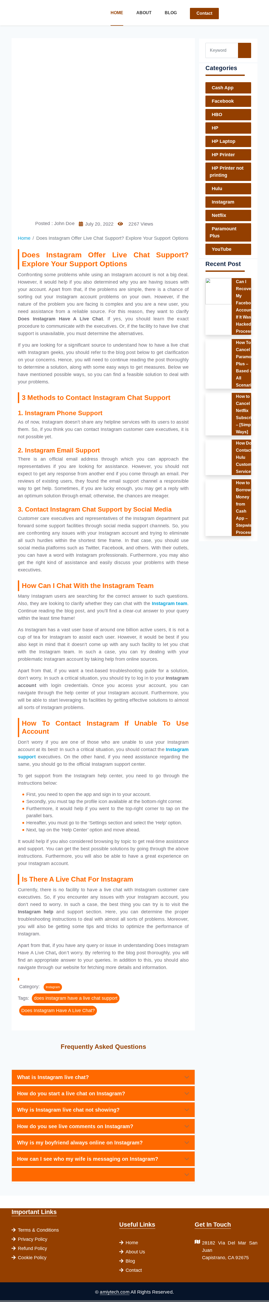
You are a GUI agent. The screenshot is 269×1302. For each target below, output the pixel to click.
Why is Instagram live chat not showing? (68, 1110)
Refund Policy (32, 1248)
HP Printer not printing (227, 171)
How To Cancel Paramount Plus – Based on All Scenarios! (247, 363)
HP (215, 128)
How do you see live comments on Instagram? (75, 1126)
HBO (217, 114)
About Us (135, 1251)
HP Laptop (223, 141)
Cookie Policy (32, 1257)
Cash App (223, 87)
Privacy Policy (32, 1239)
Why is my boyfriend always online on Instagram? (80, 1142)
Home (117, 13)
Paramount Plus (223, 232)
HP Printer (223, 154)
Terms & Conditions (38, 1230)
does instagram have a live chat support (75, 998)
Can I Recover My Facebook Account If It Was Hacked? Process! (246, 306)
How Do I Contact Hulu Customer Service (246, 457)
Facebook (223, 101)
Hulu (217, 188)
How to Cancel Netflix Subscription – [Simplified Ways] (249, 414)
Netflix (219, 215)
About (144, 13)
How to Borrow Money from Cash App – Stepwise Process (245, 508)
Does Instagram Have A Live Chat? (58, 1010)
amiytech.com (114, 1292)
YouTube (221, 249)
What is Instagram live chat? (53, 1077)
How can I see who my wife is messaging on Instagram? (87, 1159)
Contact (204, 13)
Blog (171, 13)
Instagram (53, 987)
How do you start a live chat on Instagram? (71, 1093)
